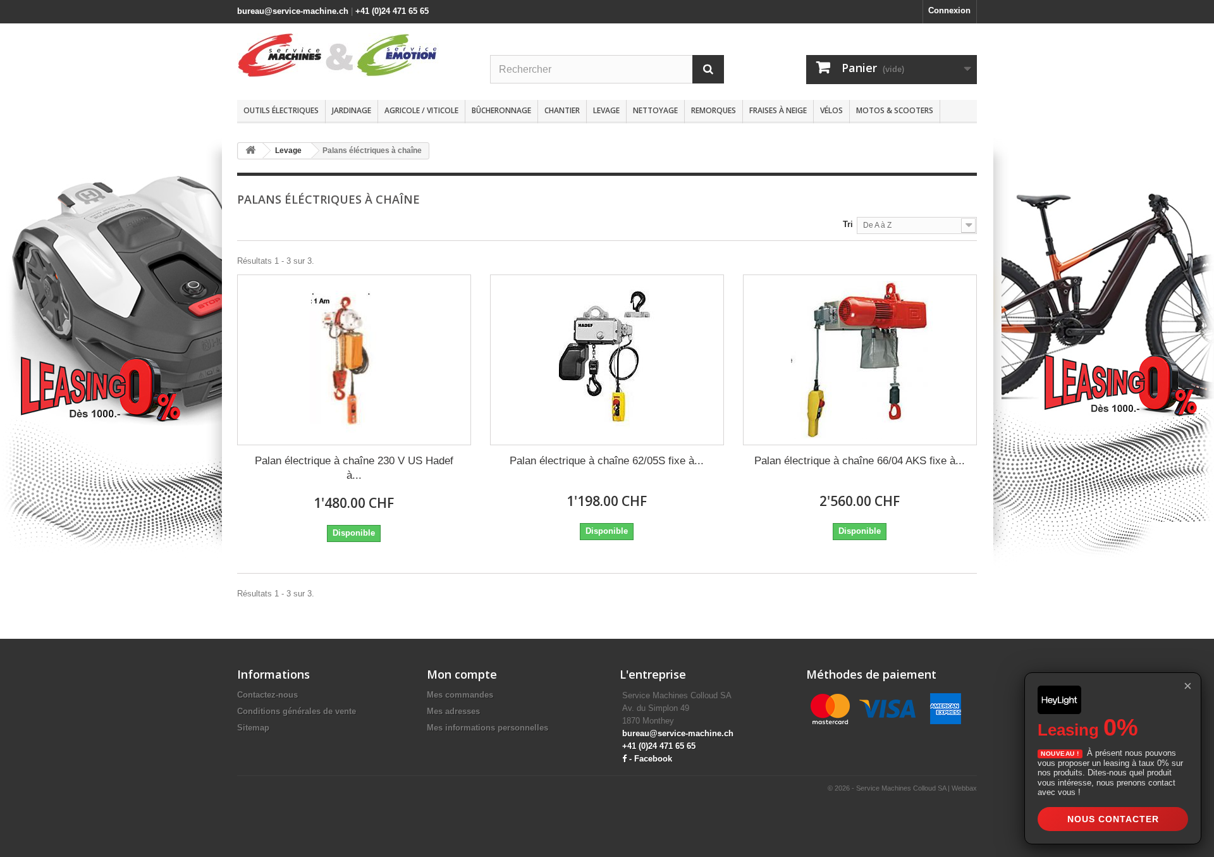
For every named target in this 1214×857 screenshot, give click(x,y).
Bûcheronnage (501, 110)
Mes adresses (453, 711)
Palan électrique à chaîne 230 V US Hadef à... (354, 468)
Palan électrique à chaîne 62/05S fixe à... (607, 461)
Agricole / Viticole (421, 110)
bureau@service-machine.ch (292, 11)
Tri (848, 224)
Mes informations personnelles (487, 727)
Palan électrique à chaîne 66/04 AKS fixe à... (859, 461)
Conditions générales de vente (296, 711)
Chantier (562, 110)
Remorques (713, 110)
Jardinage (351, 110)
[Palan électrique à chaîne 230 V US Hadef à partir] (354, 360)
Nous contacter (1113, 819)
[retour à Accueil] (250, 151)
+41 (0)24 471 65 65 (392, 11)
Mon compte (462, 674)
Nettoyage (655, 110)
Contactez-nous (267, 695)
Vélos (831, 110)
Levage (606, 110)
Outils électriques (281, 110)
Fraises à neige (778, 110)
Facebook (653, 758)
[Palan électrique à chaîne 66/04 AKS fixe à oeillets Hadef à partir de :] (860, 360)
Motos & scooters (894, 110)
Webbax (964, 788)
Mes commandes (460, 695)
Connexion (949, 10)
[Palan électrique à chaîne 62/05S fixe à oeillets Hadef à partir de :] (607, 360)
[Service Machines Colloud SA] (354, 55)
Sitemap (253, 727)
